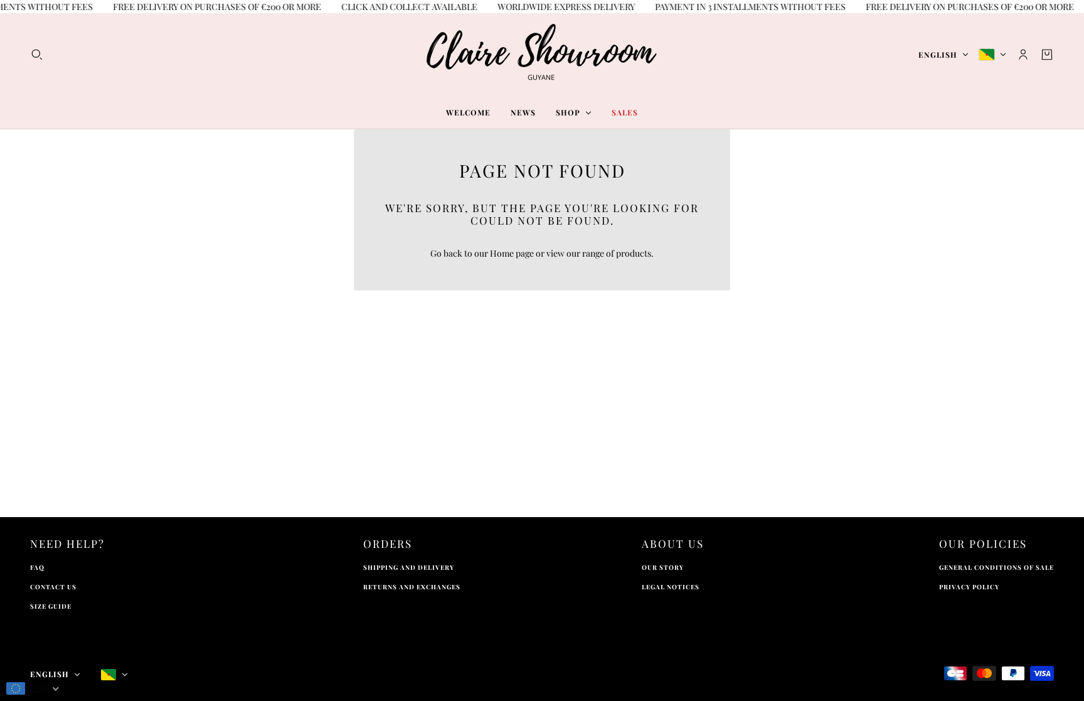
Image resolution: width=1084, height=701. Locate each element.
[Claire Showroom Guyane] (542, 54)
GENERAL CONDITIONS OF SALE (996, 567)
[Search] (37, 55)
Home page (512, 253)
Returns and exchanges (411, 586)
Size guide (51, 606)
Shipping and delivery (408, 567)
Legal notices (670, 586)
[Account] (1023, 55)
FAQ (37, 567)
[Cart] (1047, 55)
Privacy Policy (969, 586)
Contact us (53, 586)
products (633, 253)
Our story (663, 567)
